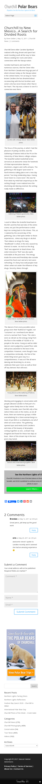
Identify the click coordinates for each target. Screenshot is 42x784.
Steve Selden (11, 38)
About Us (8, 769)
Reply (34, 530)
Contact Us (18, 769)
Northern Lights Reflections (15, 700)
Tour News (8, 733)
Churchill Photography (12, 725)
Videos (7, 736)
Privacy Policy (10, 766)
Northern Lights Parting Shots (15, 696)
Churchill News (9, 722)
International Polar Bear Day (15, 709)
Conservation (9, 729)
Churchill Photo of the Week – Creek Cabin (20, 713)
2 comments (14, 41)
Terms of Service (25, 766)
